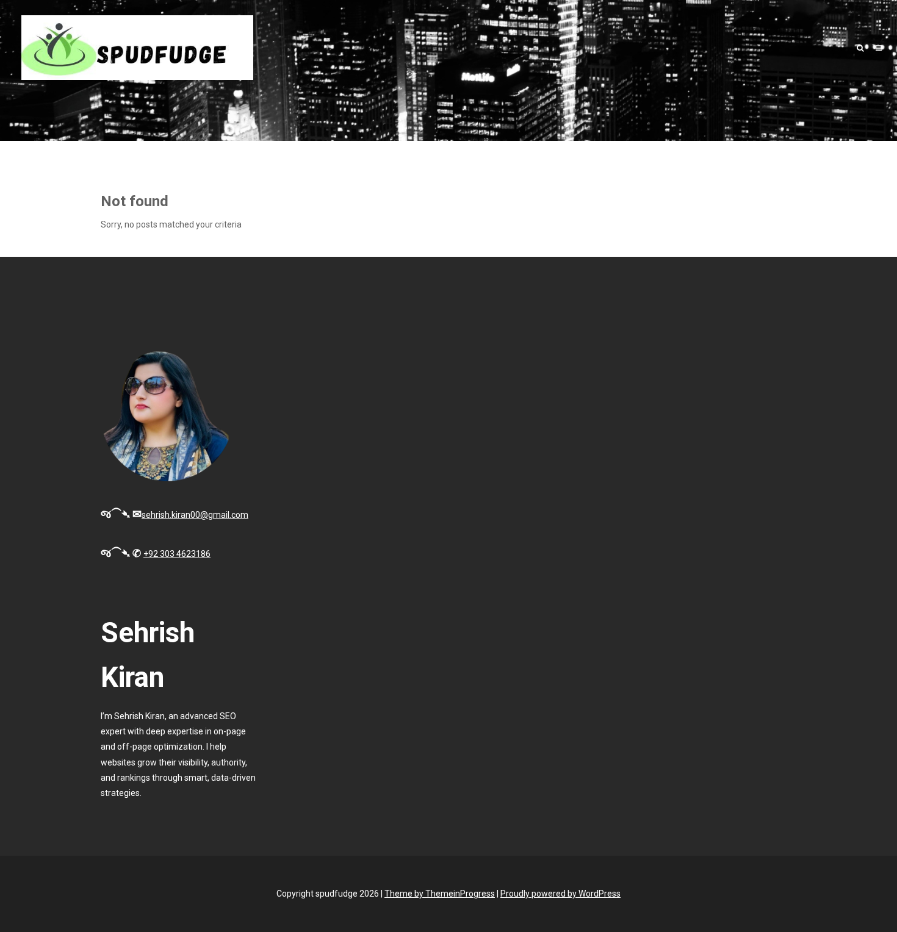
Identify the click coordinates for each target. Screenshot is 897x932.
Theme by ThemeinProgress (439, 893)
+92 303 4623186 (177, 554)
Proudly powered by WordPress (560, 893)
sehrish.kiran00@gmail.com (195, 515)
